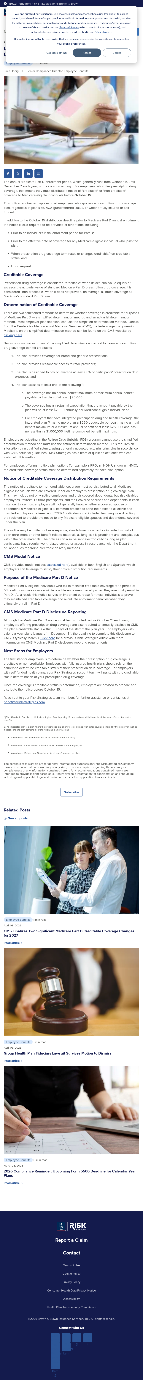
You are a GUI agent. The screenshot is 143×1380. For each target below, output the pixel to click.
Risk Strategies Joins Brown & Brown (55, 3)
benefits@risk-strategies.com (24, 702)
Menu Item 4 (88, 1337)
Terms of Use (71, 1265)
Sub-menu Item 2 (55, 1364)
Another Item (55, 1355)
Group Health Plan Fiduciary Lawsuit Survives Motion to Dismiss (58, 1053)
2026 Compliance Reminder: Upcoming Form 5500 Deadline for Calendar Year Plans (70, 1173)
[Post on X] (18, 173)
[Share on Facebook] (8, 173)
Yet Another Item (66, 1346)
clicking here (13, 335)
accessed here (58, 564)
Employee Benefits (18, 63)
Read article (12, 943)
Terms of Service (69, 27)
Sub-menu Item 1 (55, 1346)
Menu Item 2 (66, 1337)
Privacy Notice (102, 32)
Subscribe (71, 792)
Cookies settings (57, 52)
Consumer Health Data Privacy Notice (71, 1290)
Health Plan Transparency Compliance (71, 1307)
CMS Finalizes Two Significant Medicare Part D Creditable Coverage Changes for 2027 (69, 933)
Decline (117, 52)
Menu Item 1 (55, 1337)
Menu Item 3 (77, 1337)
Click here (47, 638)
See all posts (18, 818)
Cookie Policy (71, 1274)
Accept (87, 52)
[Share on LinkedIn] (28, 173)
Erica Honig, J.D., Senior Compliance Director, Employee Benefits (46, 71)
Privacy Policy (71, 1282)
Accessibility (71, 1299)
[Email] (38, 173)
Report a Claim (71, 1240)
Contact (71, 1252)
